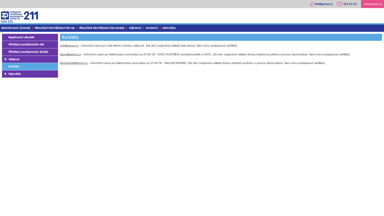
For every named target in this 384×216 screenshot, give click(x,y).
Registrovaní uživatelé (15, 28)
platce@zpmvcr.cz (70, 54)
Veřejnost (135, 28)
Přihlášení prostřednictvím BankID (102, 28)
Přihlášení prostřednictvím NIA (55, 28)
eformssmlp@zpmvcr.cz (74, 63)
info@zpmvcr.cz (69, 45)
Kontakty (152, 28)
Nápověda (169, 28)
